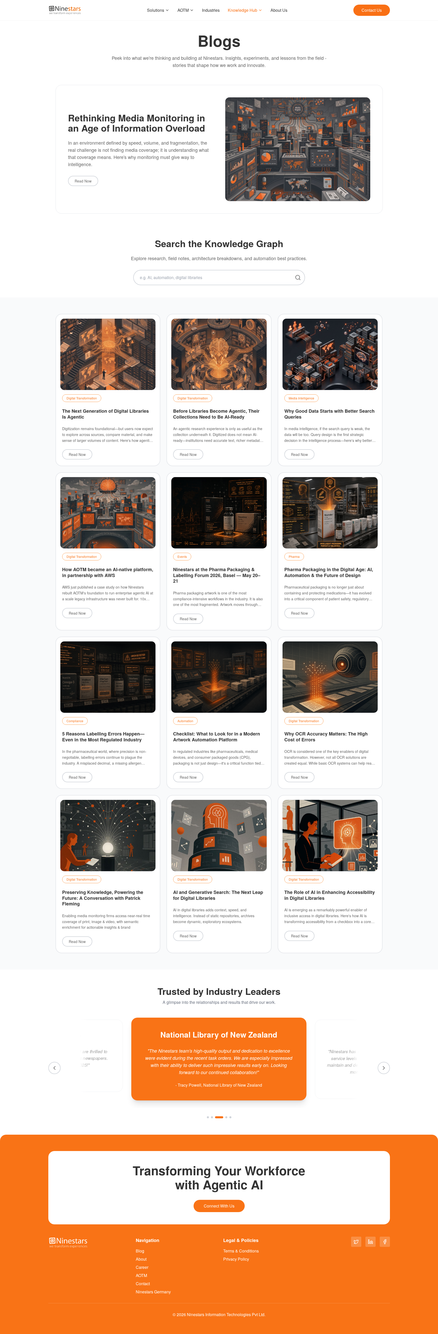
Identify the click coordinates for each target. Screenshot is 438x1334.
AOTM (183, 10)
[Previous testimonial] (54, 1068)
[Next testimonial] (384, 1068)
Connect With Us (219, 1206)
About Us (279, 10)
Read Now (83, 180)
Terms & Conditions (241, 1251)
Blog (140, 1251)
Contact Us (372, 10)
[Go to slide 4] (226, 1117)
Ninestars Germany (153, 1292)
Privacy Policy (236, 1259)
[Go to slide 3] (219, 1117)
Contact (143, 1283)
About (141, 1259)
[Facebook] (385, 1242)
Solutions (155, 10)
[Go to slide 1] (208, 1117)
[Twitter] (356, 1242)
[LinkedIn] (370, 1242)
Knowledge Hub (242, 10)
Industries (211, 10)
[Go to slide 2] (212, 1117)
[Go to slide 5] (230, 1117)
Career (142, 1267)
